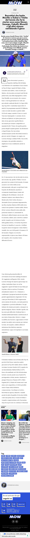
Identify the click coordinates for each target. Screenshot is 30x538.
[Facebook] (4, 504)
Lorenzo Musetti (22, 471)
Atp (22, 458)
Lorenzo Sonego (7, 458)
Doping (16, 460)
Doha (23, 462)
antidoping (13, 464)
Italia (6, 464)
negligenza (22, 469)
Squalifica (21, 456)
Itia (3, 464)
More (3, 407)
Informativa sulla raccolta (8, 536)
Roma (18, 462)
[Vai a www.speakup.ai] (26, 70)
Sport (15, 10)
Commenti (5, 469)
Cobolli (14, 456)
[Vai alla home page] (15, 3)
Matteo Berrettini (7, 460)
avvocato (12, 471)
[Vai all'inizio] (15, 516)
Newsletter (21, 504)
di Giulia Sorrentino (10, 32)
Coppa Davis (13, 473)
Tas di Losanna (13, 467)
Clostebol (5, 467)
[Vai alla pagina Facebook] (13, 521)
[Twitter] (9, 504)
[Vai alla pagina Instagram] (16, 521)
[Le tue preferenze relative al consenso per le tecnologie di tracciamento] (27, 535)
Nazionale (5, 473)
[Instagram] (14, 504)
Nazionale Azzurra (7, 475)
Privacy (17, 530)
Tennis (3, 419)
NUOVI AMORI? (22, 419)
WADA (21, 467)
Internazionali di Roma (9, 462)
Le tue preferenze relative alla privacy (15, 534)
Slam (19, 464)
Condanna (5, 471)
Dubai (3, 456)
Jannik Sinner (13, 469)
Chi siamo (13, 530)
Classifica (16, 458)
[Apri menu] (28, 2)
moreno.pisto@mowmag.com (13, 512)
